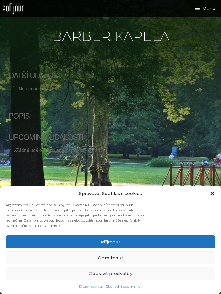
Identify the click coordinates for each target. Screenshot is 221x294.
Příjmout (110, 242)
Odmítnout (110, 257)
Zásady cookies (90, 286)
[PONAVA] (15, 8)
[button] (212, 193)
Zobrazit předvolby (110, 273)
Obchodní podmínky (123, 286)
